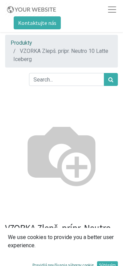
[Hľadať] (111, 79)
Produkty (21, 43)
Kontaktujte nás (37, 22)
